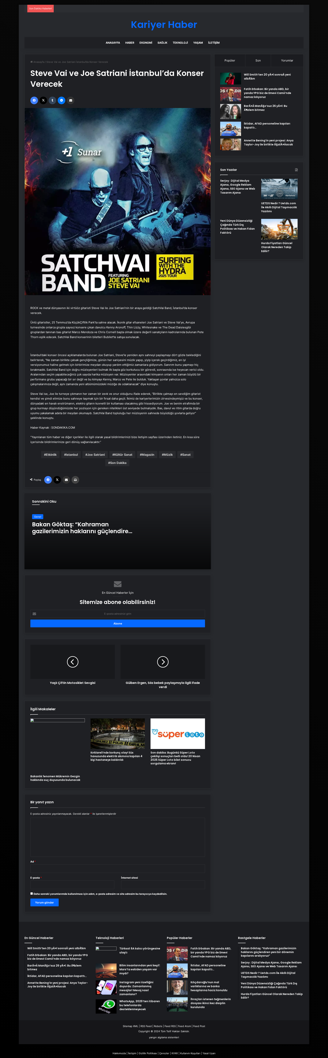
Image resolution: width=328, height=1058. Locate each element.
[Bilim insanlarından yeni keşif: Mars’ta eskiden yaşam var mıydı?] (106, 970)
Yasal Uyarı (209, 1053)
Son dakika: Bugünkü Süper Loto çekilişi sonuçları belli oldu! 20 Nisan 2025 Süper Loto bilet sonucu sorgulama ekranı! (175, 758)
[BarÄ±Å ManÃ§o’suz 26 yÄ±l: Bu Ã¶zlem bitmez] (230, 111)
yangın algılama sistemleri (164, 1037)
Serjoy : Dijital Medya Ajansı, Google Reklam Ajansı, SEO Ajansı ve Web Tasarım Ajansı (237, 187)
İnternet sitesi (129, 877)
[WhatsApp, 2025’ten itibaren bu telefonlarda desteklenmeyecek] (106, 1006)
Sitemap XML (130, 1026)
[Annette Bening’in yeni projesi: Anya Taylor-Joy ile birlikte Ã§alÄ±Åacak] (230, 145)
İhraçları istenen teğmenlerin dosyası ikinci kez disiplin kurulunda (211, 1003)
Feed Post (199, 1026)
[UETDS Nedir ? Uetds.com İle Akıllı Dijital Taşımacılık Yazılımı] (279, 189)
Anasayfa (113, 42)
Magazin (148, 454)
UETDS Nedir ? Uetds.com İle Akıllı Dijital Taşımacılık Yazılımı (279, 207)
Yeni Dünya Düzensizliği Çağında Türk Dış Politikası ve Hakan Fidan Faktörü (237, 227)
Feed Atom (184, 1026)
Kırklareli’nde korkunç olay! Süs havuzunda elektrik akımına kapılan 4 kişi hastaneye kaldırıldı (116, 756)
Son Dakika (118, 463)
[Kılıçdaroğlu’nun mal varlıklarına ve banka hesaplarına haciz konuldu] (177, 987)
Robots (158, 1026)
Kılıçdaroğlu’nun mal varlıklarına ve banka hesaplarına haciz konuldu (209, 986)
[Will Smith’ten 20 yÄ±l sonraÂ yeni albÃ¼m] (230, 78)
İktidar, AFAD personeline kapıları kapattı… (208, 967)
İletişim (214, 42)
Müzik (168, 454)
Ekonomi (146, 42)
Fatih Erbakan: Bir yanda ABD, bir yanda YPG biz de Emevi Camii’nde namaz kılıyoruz (267, 93)
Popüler (230, 60)
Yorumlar (287, 60)
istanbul (72, 454)
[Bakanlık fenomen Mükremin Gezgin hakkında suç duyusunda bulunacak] (57, 745)
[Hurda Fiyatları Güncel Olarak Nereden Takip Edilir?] (279, 229)
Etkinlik (51, 454)
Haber (129, 42)
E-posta (36, 877)
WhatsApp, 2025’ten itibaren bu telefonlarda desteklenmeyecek (139, 1005)
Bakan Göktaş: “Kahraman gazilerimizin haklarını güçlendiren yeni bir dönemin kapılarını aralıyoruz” (82, 534)
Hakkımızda (119, 1053)
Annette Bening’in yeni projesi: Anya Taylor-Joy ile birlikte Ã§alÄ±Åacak (268, 142)
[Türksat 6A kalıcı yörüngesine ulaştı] (106, 954)
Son (258, 60)
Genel (37, 516)
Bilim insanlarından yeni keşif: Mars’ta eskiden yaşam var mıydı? (139, 969)
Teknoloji (180, 42)
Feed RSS (170, 1026)
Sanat (186, 454)
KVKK (175, 1053)
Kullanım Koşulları (190, 1053)
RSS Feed (146, 1026)
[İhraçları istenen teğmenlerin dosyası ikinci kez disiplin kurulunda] (177, 1004)
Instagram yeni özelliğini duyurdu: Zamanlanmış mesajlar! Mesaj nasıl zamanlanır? (136, 988)
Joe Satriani (96, 454)
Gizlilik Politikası (148, 1053)
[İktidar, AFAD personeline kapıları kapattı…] (230, 129)
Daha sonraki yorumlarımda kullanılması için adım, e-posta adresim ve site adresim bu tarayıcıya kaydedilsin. (100, 893)
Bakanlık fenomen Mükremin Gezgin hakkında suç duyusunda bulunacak (55, 778)
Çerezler (164, 1053)
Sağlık (162, 42)
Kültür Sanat (123, 454)
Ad (33, 861)
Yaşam (198, 42)
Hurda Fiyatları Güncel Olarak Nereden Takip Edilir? (276, 247)
